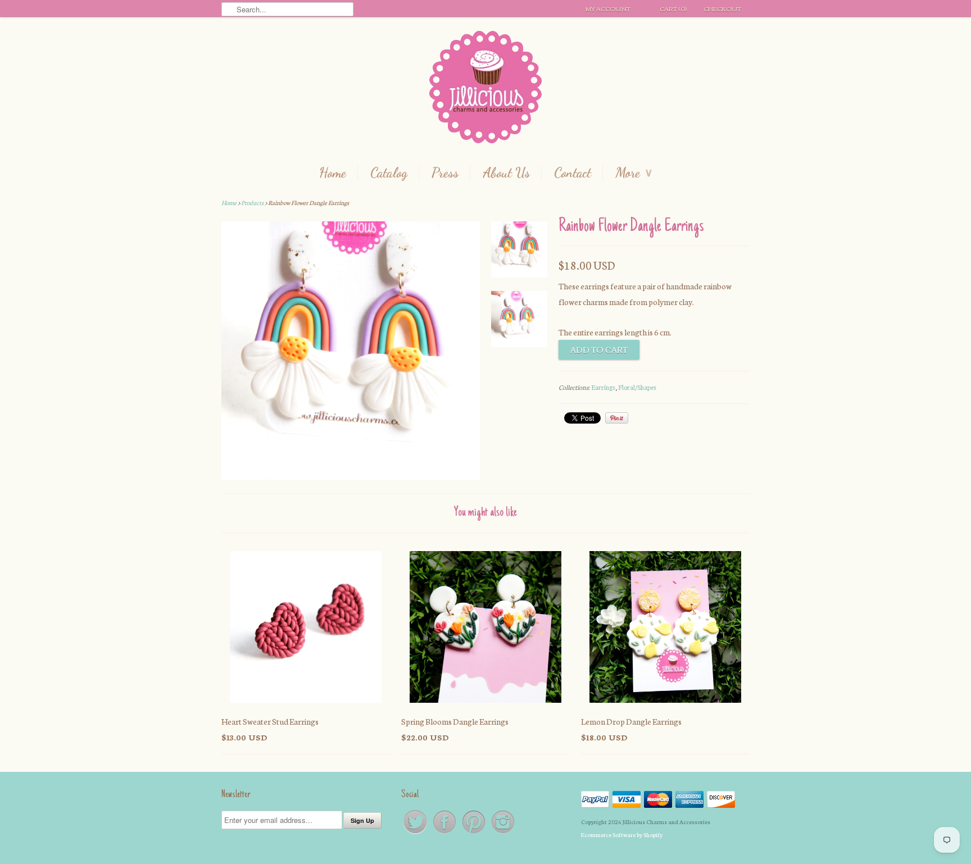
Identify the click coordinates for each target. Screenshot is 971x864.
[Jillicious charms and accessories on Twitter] (415, 833)
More (633, 173)
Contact (572, 173)
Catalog (388, 173)
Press (445, 173)
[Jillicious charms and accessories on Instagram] (503, 833)
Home (332, 173)
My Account (608, 8)
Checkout (722, 8)
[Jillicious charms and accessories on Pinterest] (474, 833)
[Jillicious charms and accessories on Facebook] (445, 833)
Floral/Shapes (637, 387)
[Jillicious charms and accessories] (485, 89)
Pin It (616, 418)
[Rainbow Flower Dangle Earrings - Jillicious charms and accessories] (519, 251)
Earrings (603, 387)
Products (252, 202)
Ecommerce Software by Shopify (622, 834)
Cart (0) (673, 8)
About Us (506, 173)
